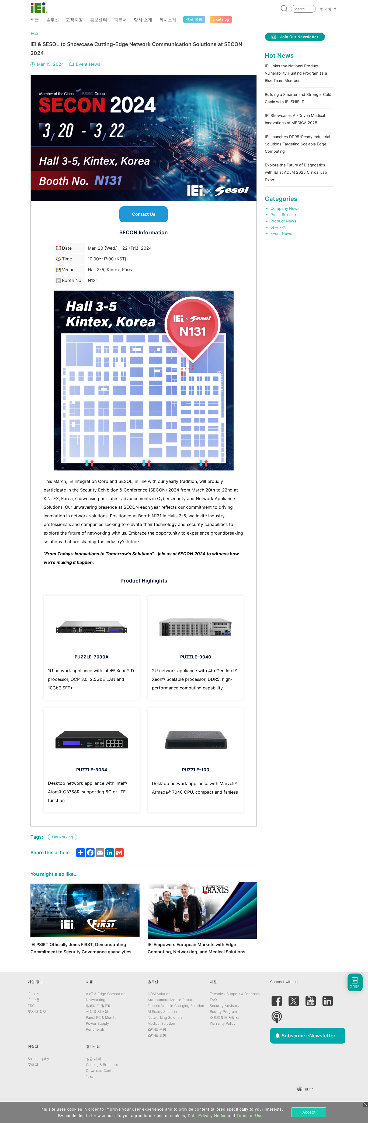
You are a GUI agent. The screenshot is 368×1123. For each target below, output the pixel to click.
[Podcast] (276, 1015)
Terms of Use (250, 1115)
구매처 (33, 1064)
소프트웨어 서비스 (224, 1017)
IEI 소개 (34, 994)
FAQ (213, 1000)
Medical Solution (161, 1023)
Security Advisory (224, 1005)
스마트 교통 (157, 1035)
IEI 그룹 (34, 1000)
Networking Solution (165, 1017)
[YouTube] (310, 998)
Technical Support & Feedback (235, 994)
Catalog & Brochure (102, 1064)
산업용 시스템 (97, 1011)
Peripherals (95, 1029)
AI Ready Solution (162, 1011)
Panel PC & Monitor (102, 1017)
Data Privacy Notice (207, 1115)
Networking (95, 1000)
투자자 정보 (37, 1011)
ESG (31, 1005)
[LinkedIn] (327, 998)
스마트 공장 (157, 1029)
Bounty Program (223, 1011)
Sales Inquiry (38, 1058)
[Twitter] (293, 998)
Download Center (100, 1070)
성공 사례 (278, 227)
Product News (283, 221)
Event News (88, 64)
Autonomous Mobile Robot (170, 1000)
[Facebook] (276, 998)
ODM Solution (159, 994)
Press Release (283, 214)
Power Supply (97, 1023)
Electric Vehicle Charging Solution (176, 1005)
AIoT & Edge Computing (106, 994)
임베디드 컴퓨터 (99, 1005)
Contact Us (143, 214)
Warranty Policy (222, 1023)
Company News (285, 208)
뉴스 (34, 33)
